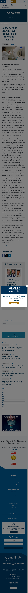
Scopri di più (14, 303)
